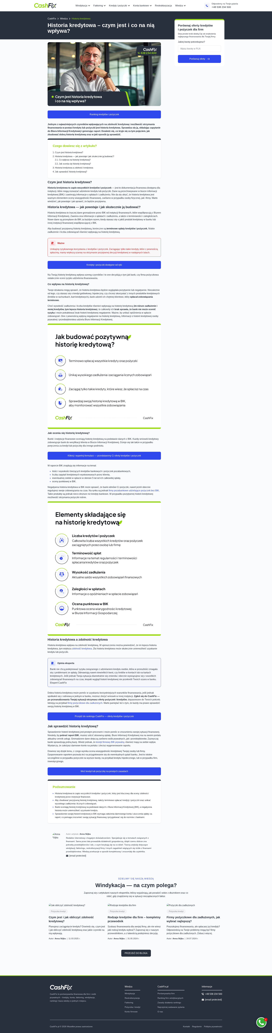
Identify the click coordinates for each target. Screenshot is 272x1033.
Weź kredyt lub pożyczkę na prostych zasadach (104, 771)
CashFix (52, 18)
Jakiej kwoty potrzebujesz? (191, 42)
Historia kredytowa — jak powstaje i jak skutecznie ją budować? (84, 156)
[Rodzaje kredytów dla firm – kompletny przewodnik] (136, 905)
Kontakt (186, 1026)
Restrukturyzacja (163, 5)
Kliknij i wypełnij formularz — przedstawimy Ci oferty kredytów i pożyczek (104, 455)
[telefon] (207, 5)
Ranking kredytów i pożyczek (104, 114)
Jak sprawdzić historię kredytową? (71, 171)
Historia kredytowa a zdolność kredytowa (74, 167)
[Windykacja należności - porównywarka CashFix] (45, 5)
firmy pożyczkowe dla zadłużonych (84, 703)
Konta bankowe (141, 5)
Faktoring (98, 5)
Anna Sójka (85, 834)
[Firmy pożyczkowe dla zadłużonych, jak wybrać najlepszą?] (195, 905)
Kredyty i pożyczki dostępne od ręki (104, 265)
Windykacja (81, 5)
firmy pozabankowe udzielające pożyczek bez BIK (134, 490)
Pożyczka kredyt (58, 911)
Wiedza (179, 5)
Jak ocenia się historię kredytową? (75, 163)
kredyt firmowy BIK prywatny (110, 742)
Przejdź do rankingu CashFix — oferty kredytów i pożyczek (104, 716)
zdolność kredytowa (81, 648)
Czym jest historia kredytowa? (69, 152)
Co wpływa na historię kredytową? (75, 160)
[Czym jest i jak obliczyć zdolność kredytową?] (77, 905)
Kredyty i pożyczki (118, 5)
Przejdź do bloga (136, 953)
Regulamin (197, 1026)
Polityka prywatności (213, 1026)
